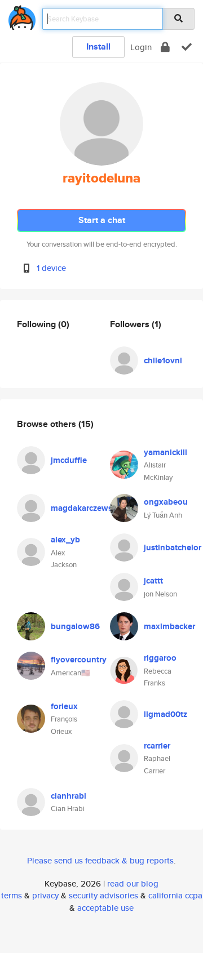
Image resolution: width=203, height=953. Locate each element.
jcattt (153, 581)
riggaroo (160, 658)
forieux (64, 706)
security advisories (103, 895)
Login (141, 47)
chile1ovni (163, 360)
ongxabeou (166, 502)
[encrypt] (165, 47)
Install (98, 46)
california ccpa (175, 895)
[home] (22, 15)
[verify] (187, 47)
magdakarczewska (86, 508)
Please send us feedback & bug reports (100, 860)
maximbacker (169, 626)
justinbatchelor (172, 547)
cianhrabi (68, 796)
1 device (51, 268)
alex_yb (65, 539)
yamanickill (165, 452)
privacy (45, 895)
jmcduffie (69, 460)
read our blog (132, 883)
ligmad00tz (165, 714)
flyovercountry (79, 659)
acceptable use (105, 908)
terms (11, 895)
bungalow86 (75, 626)
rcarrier (157, 746)
